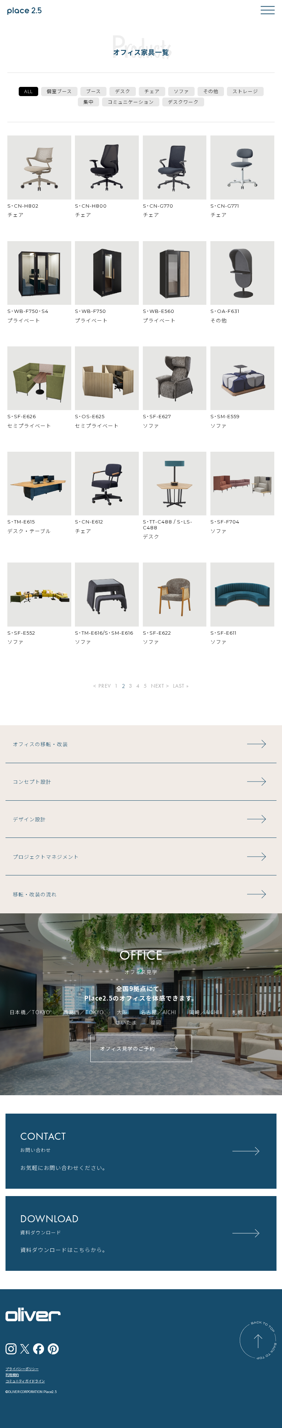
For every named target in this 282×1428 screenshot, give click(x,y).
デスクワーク (183, 101)
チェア (152, 91)
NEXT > (160, 686)
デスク (122, 91)
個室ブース (59, 91)
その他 (210, 91)
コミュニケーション (131, 101)
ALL (28, 91)
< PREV (102, 686)
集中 (88, 101)
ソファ (181, 91)
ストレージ (245, 91)
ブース (93, 91)
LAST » (181, 686)
